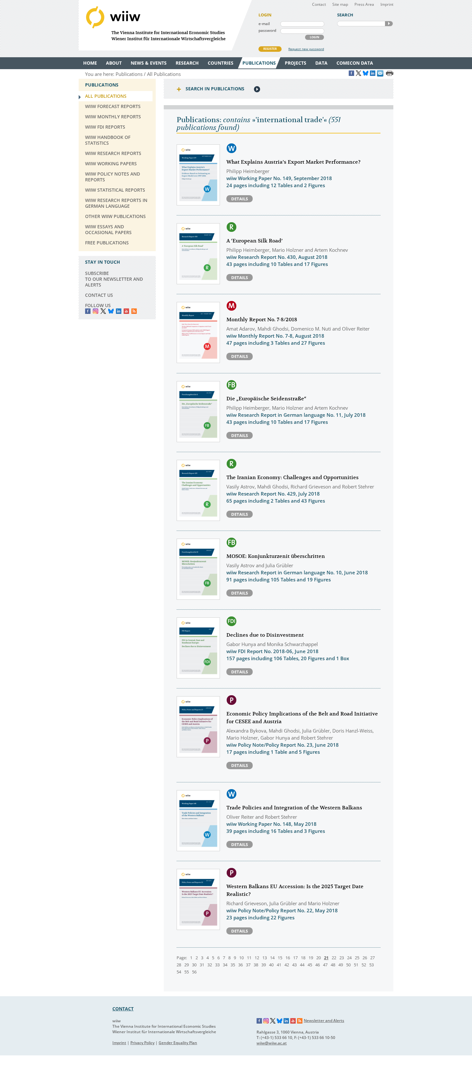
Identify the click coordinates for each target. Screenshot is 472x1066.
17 (295, 958)
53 (371, 965)
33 (217, 965)
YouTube (126, 311)
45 (310, 965)
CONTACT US (99, 295)
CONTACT (123, 1009)
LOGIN (314, 37)
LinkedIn (118, 311)
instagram (95, 311)
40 (271, 965)
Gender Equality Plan (178, 1042)
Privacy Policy (142, 1042)
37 (248, 965)
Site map (340, 4)
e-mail (264, 23)
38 (256, 965)
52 (364, 965)
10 (241, 958)
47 (325, 965)
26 (365, 958)
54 (179, 972)
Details (239, 199)
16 (287, 958)
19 (311, 958)
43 (294, 965)
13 (264, 958)
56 (194, 972)
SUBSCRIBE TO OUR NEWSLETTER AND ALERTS (114, 279)
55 (186, 972)
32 (209, 965)
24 (349, 958)
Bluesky (111, 311)
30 (194, 965)
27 (372, 958)
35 (233, 965)
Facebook (88, 311)
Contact (319, 4)
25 (357, 958)
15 (280, 958)
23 (341, 958)
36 (240, 965)
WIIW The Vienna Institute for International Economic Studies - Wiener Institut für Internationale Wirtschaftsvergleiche (165, 25)
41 (279, 965)
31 (202, 965)
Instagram (266, 1021)
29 (186, 965)
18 (303, 958)
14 (272, 958)
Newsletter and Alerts (324, 1020)
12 (257, 958)
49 (340, 965)
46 (317, 965)
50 (348, 965)
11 (249, 958)
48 (333, 965)
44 (302, 965)
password (267, 30)
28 (179, 965)
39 (263, 965)
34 (225, 965)
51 (356, 965)
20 (318, 958)
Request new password (306, 49)
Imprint (386, 4)
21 (326, 958)
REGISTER (270, 49)
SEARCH (389, 23)
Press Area (364, 4)
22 (334, 958)
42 (286, 965)
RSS (134, 311)
